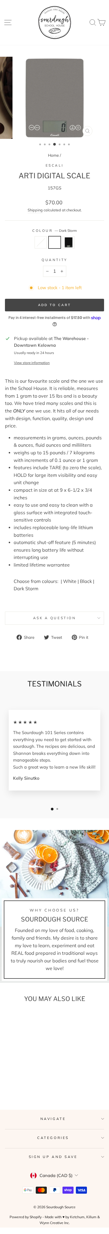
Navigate (53, 1118)
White (41, 242)
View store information (32, 362)
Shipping (35, 210)
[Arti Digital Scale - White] (17, 1081)
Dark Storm (54, 242)
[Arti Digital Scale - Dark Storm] (24, 1081)
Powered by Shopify (26, 1217)
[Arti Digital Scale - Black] (30, 1081)
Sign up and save (53, 1156)
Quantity (54, 260)
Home (53, 155)
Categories (53, 1137)
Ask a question (54, 618)
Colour (54, 230)
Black (68, 242)
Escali (54, 165)
